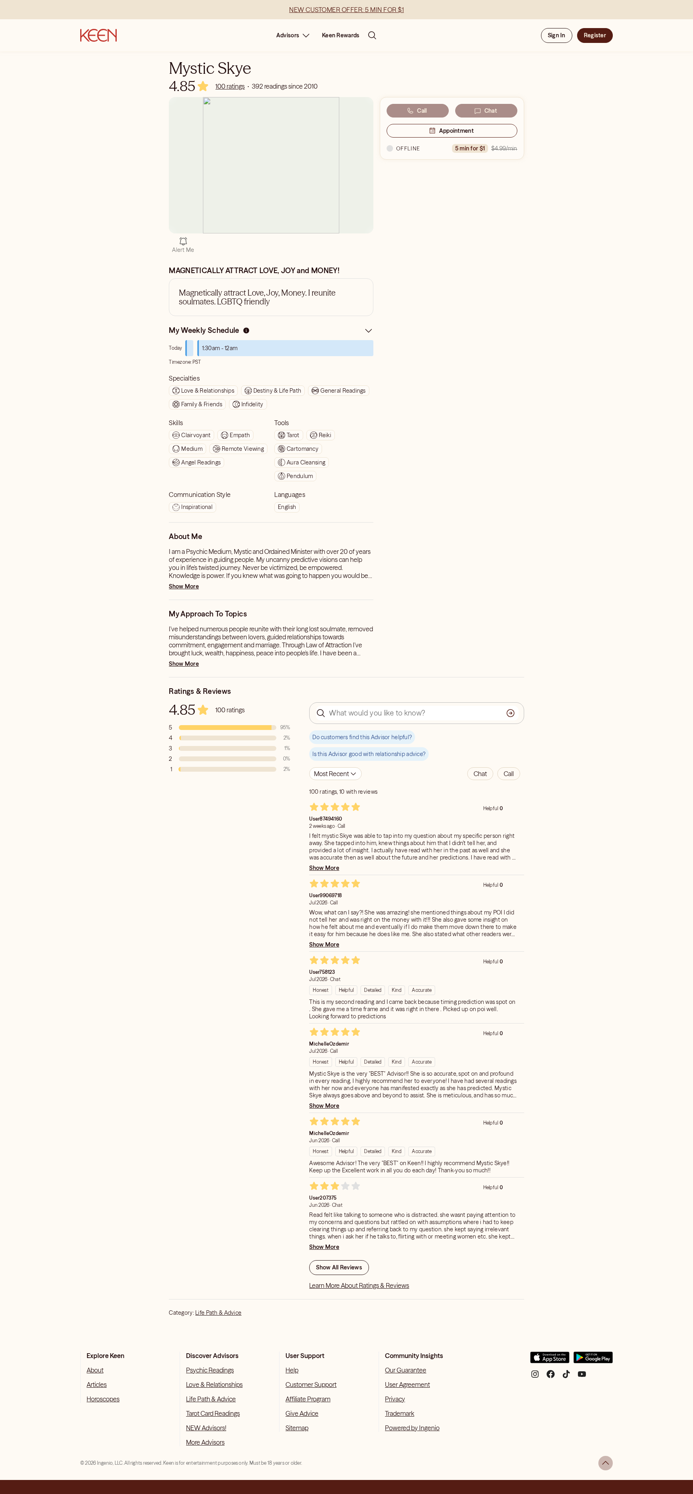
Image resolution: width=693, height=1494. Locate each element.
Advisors (287, 35)
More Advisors (205, 1442)
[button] (480, 773)
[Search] (372, 35)
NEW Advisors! (206, 1428)
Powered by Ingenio (412, 1428)
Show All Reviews (339, 1267)
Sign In (556, 35)
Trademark (399, 1413)
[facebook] (550, 1377)
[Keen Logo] (98, 35)
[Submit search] (511, 713)
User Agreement (407, 1384)
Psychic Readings (210, 1370)
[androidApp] (593, 1360)
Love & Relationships (214, 1384)
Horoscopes (103, 1399)
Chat (490, 110)
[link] (230, 86)
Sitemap (297, 1428)
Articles (97, 1384)
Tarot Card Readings (213, 1413)
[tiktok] (566, 1377)
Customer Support (311, 1384)
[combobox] (335, 773)
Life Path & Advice (218, 1312)
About (95, 1370)
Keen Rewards (340, 35)
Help (292, 1370)
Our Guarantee (405, 1370)
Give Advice (302, 1413)
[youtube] (582, 1377)
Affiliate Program (308, 1399)
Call (422, 110)
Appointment (456, 130)
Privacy (395, 1399)
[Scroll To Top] (605, 1463)
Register (595, 35)
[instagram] (535, 1377)
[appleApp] (549, 1360)
